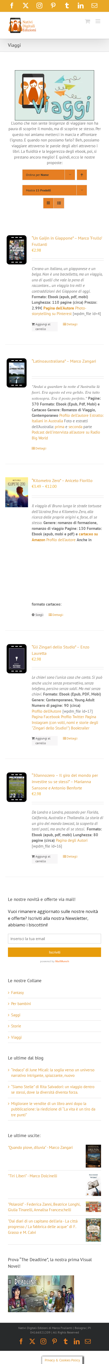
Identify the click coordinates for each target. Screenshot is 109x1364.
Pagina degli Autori (72, 840)
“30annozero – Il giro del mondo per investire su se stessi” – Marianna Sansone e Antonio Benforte (65, 781)
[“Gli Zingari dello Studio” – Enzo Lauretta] (16, 659)
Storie (16, 1025)
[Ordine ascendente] (82, 174)
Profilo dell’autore (74, 415)
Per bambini (21, 1003)
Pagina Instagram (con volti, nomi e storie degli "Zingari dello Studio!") (65, 722)
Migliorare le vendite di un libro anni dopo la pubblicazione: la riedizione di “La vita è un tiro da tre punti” (53, 1109)
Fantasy (17, 992)
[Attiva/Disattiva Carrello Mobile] (87, 21)
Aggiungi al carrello (43, 326)
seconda (75, 426)
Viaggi (16, 1037)
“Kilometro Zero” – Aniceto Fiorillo (62, 480)
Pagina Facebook (46, 716)
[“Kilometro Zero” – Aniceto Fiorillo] (16, 492)
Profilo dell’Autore (46, 711)
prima (59, 426)
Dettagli (72, 324)
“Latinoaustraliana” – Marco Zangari (64, 361)
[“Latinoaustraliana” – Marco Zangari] (16, 373)
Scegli (39, 615)
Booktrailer (80, 728)
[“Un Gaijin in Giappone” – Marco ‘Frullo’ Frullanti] (16, 250)
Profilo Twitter (73, 716)
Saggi (15, 1014)
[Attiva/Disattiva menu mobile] (98, 21)
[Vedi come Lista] (59, 203)
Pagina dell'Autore (58, 308)
